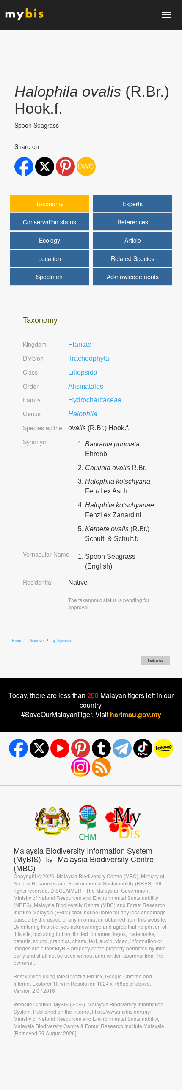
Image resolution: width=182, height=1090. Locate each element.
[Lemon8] (163, 748)
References (132, 222)
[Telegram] (122, 748)
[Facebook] (18, 748)
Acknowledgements (133, 276)
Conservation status (49, 222)
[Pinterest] (80, 748)
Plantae (79, 344)
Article (132, 240)
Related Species (132, 258)
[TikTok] (142, 748)
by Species (61, 640)
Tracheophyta (88, 358)
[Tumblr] (101, 748)
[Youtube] (59, 748)
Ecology (49, 240)
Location (49, 258)
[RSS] (101, 767)
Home (17, 640)
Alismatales (85, 386)
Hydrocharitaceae (94, 399)
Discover (37, 640)
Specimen (49, 276)
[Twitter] (39, 748)
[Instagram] (80, 767)
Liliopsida (82, 372)
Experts (132, 203)
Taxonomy (49, 203)
